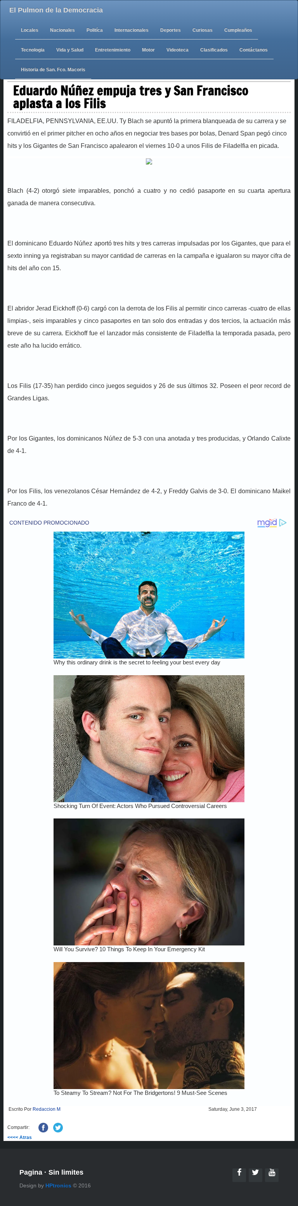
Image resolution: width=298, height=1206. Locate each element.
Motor (148, 50)
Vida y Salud (69, 50)
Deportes (170, 30)
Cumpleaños (238, 30)
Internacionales (131, 30)
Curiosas (202, 30)
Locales (29, 30)
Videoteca (177, 50)
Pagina (30, 1172)
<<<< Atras (19, 1137)
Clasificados (214, 50)
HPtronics (58, 1185)
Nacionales (62, 30)
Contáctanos (253, 50)
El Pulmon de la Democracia (56, 10)
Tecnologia (33, 50)
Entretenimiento (112, 50)
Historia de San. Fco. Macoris (53, 69)
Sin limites (66, 1172)
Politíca (95, 30)
